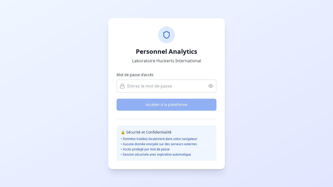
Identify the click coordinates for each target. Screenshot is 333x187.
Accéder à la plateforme (166, 104)
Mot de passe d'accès (135, 74)
